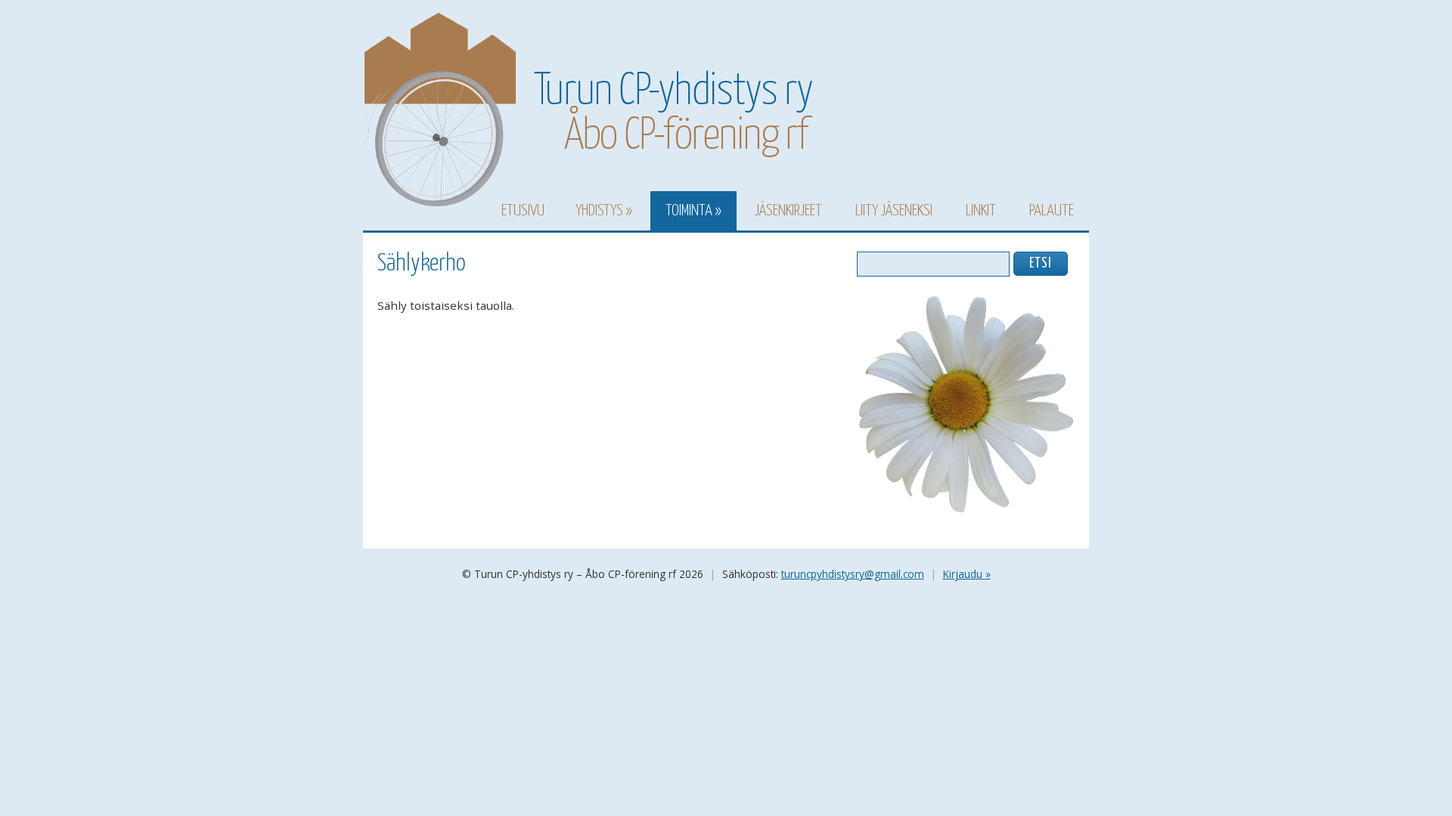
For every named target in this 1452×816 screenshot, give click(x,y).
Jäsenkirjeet (788, 210)
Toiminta (689, 210)
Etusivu (522, 210)
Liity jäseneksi (893, 210)
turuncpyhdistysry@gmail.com (852, 574)
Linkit (981, 210)
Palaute (1051, 210)
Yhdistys (599, 210)
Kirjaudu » (967, 574)
